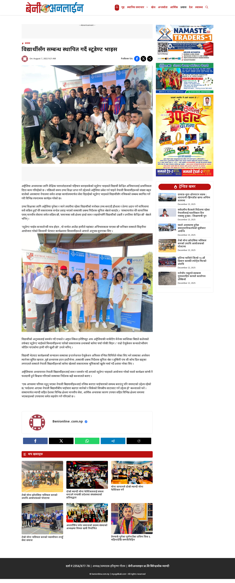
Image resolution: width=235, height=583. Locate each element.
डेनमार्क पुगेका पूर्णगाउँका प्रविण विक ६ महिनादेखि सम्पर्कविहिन (130, 538)
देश (191, 7)
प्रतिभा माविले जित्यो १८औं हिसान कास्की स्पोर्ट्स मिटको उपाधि (192, 261)
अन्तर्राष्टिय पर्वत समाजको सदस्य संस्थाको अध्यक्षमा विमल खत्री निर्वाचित (86, 527)
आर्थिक (174, 7)
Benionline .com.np (67, 422)
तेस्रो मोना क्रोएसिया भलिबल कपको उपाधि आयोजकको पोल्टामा (39, 497)
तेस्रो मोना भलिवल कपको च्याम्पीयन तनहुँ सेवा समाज (42, 539)
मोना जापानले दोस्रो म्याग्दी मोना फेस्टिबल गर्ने (127, 488)
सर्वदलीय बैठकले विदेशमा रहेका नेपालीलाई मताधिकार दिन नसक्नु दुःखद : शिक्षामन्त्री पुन (194, 213)
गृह (123, 7)
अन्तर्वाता (163, 7)
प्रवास (183, 7)
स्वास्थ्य (199, 7)
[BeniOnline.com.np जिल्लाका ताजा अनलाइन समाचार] (55, 7)
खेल (153, 7)
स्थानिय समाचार (135, 7)
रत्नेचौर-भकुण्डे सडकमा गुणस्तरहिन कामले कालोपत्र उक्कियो (191, 276)
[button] (206, 7)
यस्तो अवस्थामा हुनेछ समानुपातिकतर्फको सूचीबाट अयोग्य (192, 228)
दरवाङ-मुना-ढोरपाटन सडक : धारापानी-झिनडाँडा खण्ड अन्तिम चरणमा (194, 197)
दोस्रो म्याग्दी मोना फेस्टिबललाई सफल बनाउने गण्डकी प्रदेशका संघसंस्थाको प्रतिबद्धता (85, 495)
